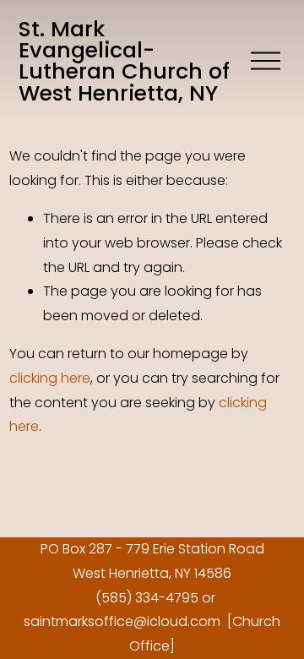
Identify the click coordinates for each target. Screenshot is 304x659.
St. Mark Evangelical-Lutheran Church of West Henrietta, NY (124, 61)
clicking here (49, 378)
